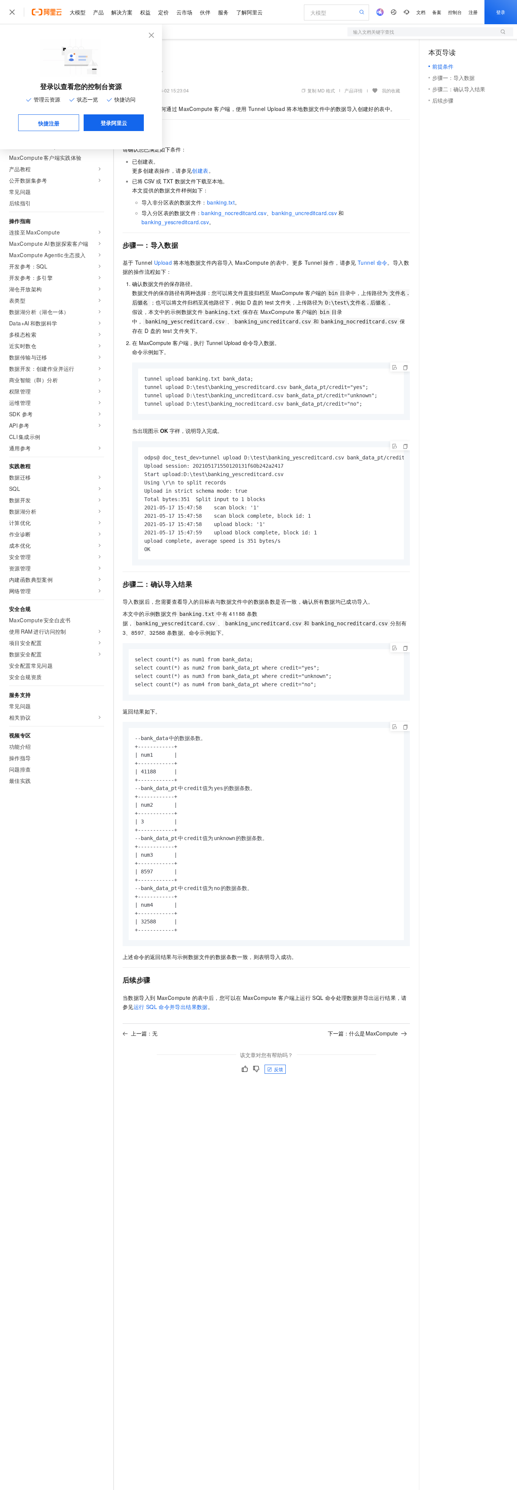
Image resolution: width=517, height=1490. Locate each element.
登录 (500, 12)
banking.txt (221, 202)
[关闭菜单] (12, 12)
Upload (163, 262)
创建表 (200, 170)
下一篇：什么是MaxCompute (363, 1033)
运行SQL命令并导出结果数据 (171, 1007)
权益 (145, 12)
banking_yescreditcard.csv (175, 222)
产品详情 (353, 90)
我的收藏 (391, 90)
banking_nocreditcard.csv (233, 213)
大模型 (78, 12)
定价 (163, 12)
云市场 (184, 12)
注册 (473, 12)
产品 (98, 12)
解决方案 (121, 12)
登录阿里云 (114, 123)
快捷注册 (48, 123)
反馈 (278, 1069)
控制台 (455, 12)
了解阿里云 (249, 12)
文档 (420, 12)
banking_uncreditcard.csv (304, 213)
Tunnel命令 (372, 262)
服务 (223, 12)
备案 (436, 12)
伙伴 (205, 12)
